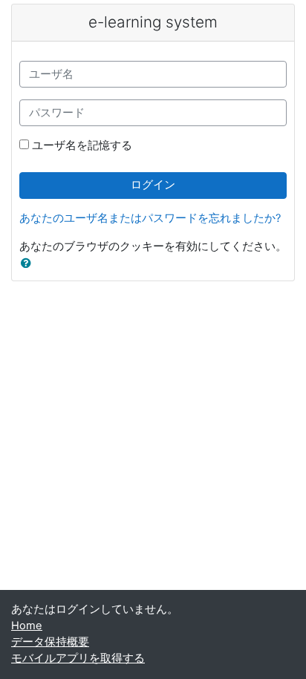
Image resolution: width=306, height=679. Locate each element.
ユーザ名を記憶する (82, 145)
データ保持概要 (50, 642)
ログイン (153, 184)
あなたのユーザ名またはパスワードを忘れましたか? (150, 218)
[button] (29, 264)
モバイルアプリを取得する (78, 658)
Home (26, 625)
